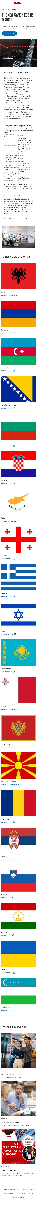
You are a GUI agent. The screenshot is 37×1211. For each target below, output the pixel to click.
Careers (4, 1071)
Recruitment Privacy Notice (10, 1189)
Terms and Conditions (28, 1189)
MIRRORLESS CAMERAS (9, 9)
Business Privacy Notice (26, 1193)
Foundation (5, 1167)
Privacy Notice (8, 1193)
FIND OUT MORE (9, 33)
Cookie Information (18, 1197)
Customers (4, 1119)
